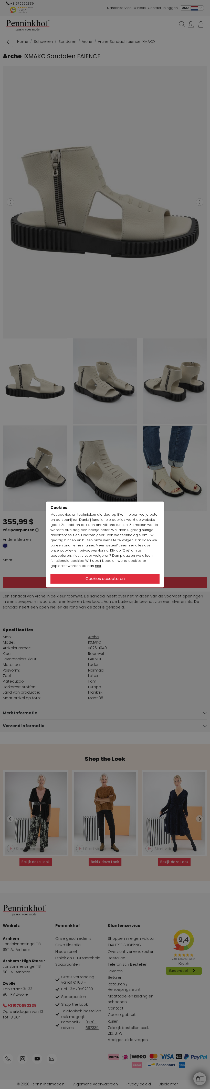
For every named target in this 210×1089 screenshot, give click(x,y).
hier (131, 545)
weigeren (101, 555)
